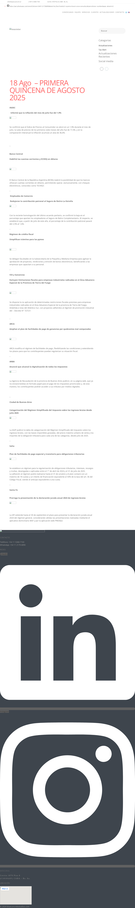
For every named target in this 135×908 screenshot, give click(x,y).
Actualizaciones (105, 45)
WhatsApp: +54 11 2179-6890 (13, 545)
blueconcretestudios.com (18, 906)
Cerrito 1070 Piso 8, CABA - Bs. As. (57, 2)
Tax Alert (102, 49)
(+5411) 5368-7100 (34, 2)
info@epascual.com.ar (14, 2)
